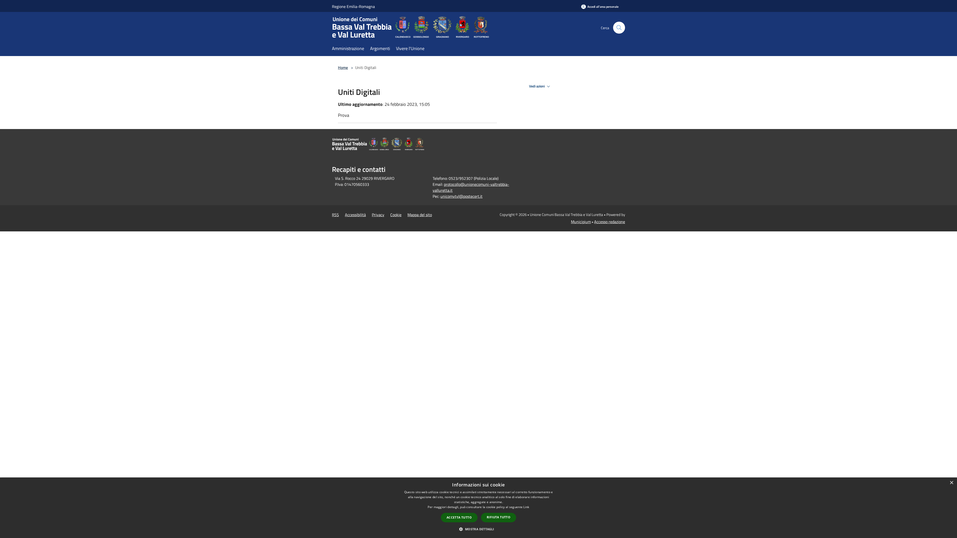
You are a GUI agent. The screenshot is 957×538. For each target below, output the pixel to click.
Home (343, 67)
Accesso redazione (609, 222)
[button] (478, 529)
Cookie (395, 215)
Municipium (581, 222)
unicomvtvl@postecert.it (461, 196)
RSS (335, 215)
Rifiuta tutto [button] (498, 517)
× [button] (951, 483)
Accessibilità (355, 215)
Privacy (378, 215)
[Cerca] (619, 28)
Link (526, 507)
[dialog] (478, 507)
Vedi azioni (537, 86)
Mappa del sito (419, 215)
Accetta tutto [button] (459, 517)
